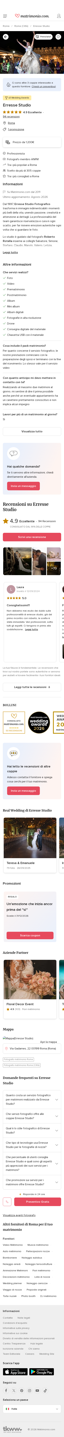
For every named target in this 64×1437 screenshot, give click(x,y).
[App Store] (15, 1374)
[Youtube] (37, 1390)
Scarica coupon (30, 935)
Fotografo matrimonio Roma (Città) (21, 1065)
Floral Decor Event (20, 1004)
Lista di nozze (42, 1276)
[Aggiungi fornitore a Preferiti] (58, 37)
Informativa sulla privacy (16, 1328)
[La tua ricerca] (6, 37)
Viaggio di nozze (12, 1289)
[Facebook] (6, 1390)
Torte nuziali (10, 1296)
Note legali (24, 1317)
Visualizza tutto (32, 431)
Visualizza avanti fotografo (19, 1215)
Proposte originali (36, 1289)
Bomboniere (10, 1257)
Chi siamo (34, 1348)
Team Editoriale (11, 1353)
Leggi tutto (10, 252)
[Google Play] (41, 1374)
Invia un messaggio (23, 486)
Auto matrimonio (12, 1251)
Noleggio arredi (11, 1264)
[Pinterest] (21, 1390)
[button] (32, 469)
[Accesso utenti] (59, 16)
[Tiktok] (45, 1390)
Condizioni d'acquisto (15, 1322)
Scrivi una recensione (32, 537)
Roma (6, 26)
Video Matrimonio (13, 1244)
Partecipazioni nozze (38, 1251)
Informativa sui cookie (15, 1333)
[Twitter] (14, 1390)
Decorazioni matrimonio (16, 1276)
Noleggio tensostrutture (38, 1264)
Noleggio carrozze (37, 1283)
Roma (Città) (21, 26)
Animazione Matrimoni (15, 1270)
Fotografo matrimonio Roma (18, 1059)
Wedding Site (46, 1353)
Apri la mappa (48, 1042)
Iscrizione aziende (13, 1348)
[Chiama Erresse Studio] (7, 1202)
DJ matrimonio (48, 1296)
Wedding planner (12, 1283)
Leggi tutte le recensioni (30, 687)
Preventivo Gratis (37, 1202)
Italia (14, 1408)
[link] (30, 845)
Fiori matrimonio (41, 1270)
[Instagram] (29, 1390)
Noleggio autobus (32, 1257)
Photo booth (28, 1296)
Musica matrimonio (38, 1244)
